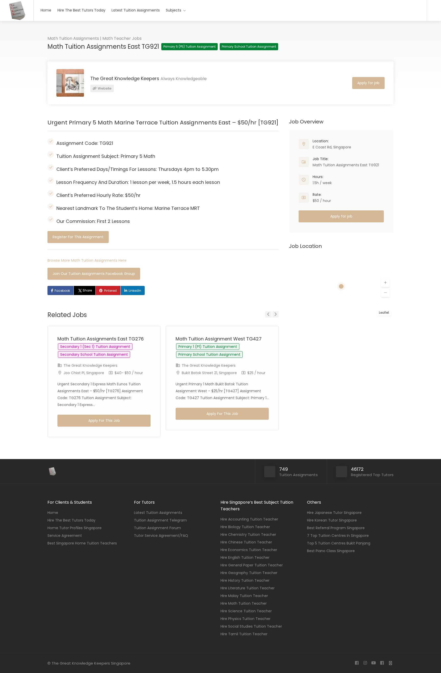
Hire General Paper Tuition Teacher (251, 565)
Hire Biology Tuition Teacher (245, 526)
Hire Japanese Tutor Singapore (334, 512)
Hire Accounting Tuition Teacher (249, 519)
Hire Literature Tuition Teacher (247, 588)
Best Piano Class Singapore (331, 550)
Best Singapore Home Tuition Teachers (82, 543)
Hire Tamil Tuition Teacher (243, 634)
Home (46, 10)
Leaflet (384, 312)
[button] (385, 282)
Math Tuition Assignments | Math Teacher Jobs (94, 38)
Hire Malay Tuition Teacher (244, 595)
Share (87, 290)
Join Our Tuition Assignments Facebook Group (94, 273)
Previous (268, 314)
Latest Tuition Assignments (136, 10)
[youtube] (373, 663)
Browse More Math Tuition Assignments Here (87, 260)
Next (275, 314)
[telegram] (390, 663)
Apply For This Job (104, 420)
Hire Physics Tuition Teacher (245, 618)
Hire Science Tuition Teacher (246, 611)
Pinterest (110, 290)
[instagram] (365, 663)
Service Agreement (64, 535)
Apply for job (368, 82)
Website (104, 88)
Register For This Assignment (78, 236)
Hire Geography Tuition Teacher (248, 572)
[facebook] (356, 663)
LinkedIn (135, 290)
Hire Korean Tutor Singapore (332, 520)
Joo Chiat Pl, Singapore (84, 372)
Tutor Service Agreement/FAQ (161, 535)
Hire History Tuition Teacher (245, 580)
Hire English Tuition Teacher (245, 557)
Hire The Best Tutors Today (81, 10)
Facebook (62, 290)
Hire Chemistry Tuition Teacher (248, 534)
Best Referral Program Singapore (336, 527)
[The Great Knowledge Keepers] (16, 19)
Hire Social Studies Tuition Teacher (251, 626)
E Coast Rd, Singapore (332, 147)
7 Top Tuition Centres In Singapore (338, 535)
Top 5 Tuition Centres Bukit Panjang (338, 543)
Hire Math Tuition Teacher (243, 603)
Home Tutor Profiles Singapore (74, 527)
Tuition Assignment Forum (157, 527)
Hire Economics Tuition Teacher (248, 549)
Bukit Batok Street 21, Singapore (209, 372)
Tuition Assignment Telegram (160, 520)
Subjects (173, 10)
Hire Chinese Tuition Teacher (246, 542)
